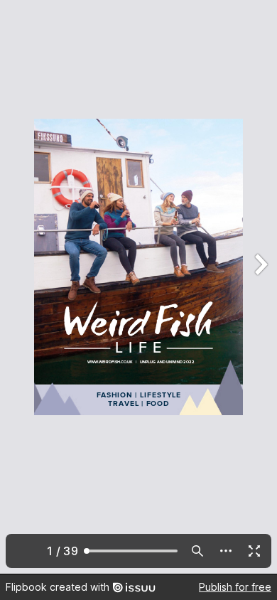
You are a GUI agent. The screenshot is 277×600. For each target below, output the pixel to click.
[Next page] (260, 287)
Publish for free (235, 587)
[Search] (197, 551)
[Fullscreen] (254, 551)
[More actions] (226, 551)
